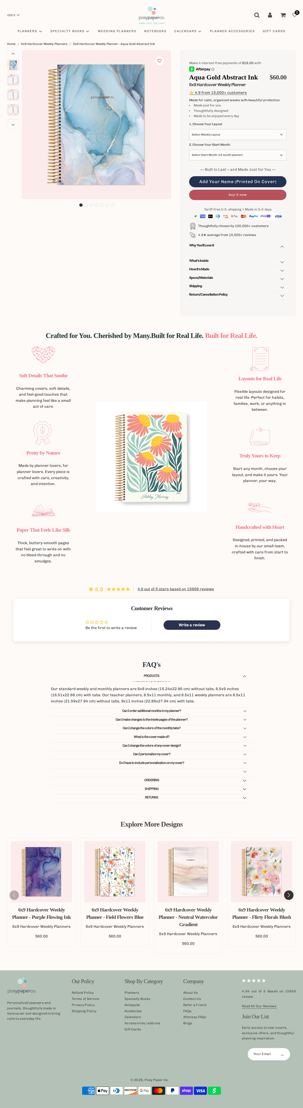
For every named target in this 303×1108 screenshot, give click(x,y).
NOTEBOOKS (155, 31)
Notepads (132, 1005)
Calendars (133, 1017)
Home (11, 44)
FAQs (187, 1011)
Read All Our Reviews (259, 1006)
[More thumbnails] (13, 124)
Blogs (187, 1023)
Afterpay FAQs (194, 1017)
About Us (190, 993)
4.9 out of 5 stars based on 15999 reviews (176, 589)
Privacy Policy (83, 1005)
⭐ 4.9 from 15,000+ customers (218, 92)
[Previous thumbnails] (13, 53)
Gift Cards (133, 1029)
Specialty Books (137, 999)
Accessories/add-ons (142, 1023)
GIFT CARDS (274, 31)
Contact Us (192, 999)
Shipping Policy (84, 1011)
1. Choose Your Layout (205, 124)
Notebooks (133, 1011)
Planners (132, 993)
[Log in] (270, 15)
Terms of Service (85, 999)
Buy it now (238, 195)
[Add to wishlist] (159, 61)
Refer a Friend (194, 1005)
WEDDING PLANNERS (117, 31)
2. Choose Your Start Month (209, 144)
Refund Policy (83, 993)
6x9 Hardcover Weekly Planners (44, 44)
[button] (81, 205)
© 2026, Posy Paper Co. (149, 1080)
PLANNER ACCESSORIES (232, 31)
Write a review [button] (192, 625)
